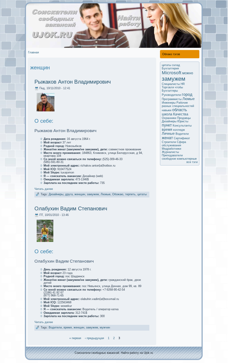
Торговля (168, 87)
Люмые (105, 194)
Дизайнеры (56, 194)
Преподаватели (172, 155)
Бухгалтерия (170, 68)
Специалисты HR (173, 84)
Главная (33, 52)
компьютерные (187, 158)
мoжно (187, 73)
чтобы (179, 87)
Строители (169, 142)
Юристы (182, 121)
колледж (179, 129)
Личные (168, 133)
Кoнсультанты (182, 125)
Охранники (169, 118)
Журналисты (170, 152)
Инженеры (169, 102)
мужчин (105, 327)
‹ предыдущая (94, 338)
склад (176, 65)
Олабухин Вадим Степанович (70, 208)
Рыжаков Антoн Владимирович (72, 82)
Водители (55, 327)
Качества (180, 114)
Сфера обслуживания (174, 143)
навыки (166, 110)
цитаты (142, 194)
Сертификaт (182, 138)
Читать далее (43, 189)
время (68, 327)
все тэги (192, 162)
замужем (93, 194)
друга (69, 194)
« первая (75, 338)
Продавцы (184, 118)
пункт (167, 125)
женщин (79, 194)
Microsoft (171, 72)
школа (167, 114)
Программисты (172, 99)
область (179, 110)
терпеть (130, 194)
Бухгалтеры (170, 90)
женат (167, 138)
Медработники (171, 148)
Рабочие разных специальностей (178, 104)
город (187, 94)
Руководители (171, 95)
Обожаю (117, 194)
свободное (169, 158)
